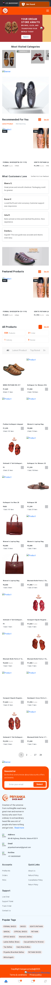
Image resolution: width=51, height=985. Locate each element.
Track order (7, 906)
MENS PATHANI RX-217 (11, 385)
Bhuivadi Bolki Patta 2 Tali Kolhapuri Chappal (37, 581)
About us (31, 871)
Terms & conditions (18, 975)
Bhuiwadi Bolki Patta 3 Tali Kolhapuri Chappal (37, 737)
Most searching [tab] (21, 124)
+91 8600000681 (14, 856)
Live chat (5, 897)
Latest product (19, 350)
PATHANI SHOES (34, 952)
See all (46, 120)
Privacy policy (35, 975)
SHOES (23, 926)
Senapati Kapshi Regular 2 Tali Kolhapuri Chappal (13, 698)
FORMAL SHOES (10, 926)
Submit (39, 784)
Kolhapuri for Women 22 (36, 463)
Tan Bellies (8, 947)
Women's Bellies (25, 937)
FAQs (4, 880)
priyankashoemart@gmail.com (19, 847)
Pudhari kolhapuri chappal (13, 424)
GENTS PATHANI (36, 926)
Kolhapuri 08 (32, 502)
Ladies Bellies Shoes (11, 942)
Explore (26, 37)
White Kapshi (9, 957)
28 (41, 755)
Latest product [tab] (7, 124)
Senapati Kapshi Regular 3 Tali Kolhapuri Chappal (37, 620)
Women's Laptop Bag (35, 424)
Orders (5, 875)
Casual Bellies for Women (34, 942)
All (8, 350)
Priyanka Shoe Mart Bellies (14, 952)
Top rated (35, 350)
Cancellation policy (35, 880)
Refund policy (33, 875)
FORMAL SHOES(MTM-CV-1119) (15, 311)
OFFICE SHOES (9, 937)
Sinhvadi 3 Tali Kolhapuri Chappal (12, 463)
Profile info (6, 871)
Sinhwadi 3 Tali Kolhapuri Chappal (12, 737)
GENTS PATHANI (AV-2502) (23, 162)
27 (35, 755)
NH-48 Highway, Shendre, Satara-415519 (23, 838)
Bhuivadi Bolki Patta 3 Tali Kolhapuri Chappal (13, 659)
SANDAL (7, 932)
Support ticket (7, 901)
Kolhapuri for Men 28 (11, 502)
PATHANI (34, 932)
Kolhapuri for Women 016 (37, 385)
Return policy (33, 885)
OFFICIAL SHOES (20, 932)
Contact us (6, 911)
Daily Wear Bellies (23, 947)
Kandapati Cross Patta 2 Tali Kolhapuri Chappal (36, 698)
